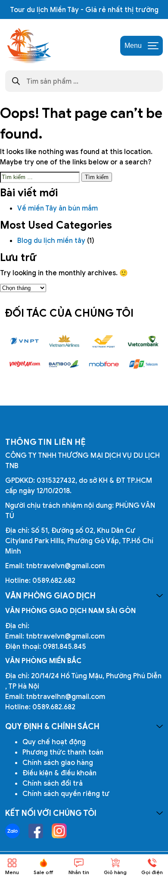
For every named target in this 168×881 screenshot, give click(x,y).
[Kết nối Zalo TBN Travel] (12, 831)
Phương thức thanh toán (62, 752)
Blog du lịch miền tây (51, 240)
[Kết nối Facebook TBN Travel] (35, 831)
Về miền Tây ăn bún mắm (58, 208)
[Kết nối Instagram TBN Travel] (59, 830)
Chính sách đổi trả (52, 783)
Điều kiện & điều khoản (59, 772)
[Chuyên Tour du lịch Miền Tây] (28, 46)
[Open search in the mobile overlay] (84, 81)
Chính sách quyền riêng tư (65, 793)
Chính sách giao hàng (57, 762)
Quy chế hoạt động (54, 741)
